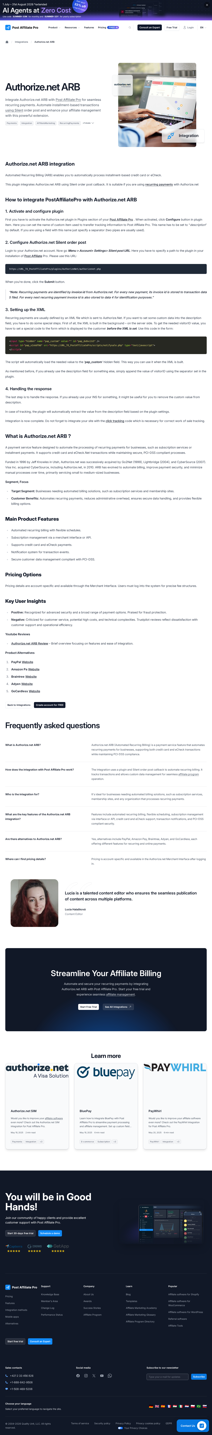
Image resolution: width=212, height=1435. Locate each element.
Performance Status (52, 1314)
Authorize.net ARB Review (29, 643)
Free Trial (172, 27)
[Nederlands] (187, 1406)
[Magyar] (175, 1406)
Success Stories (92, 1307)
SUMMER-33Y (52, 16)
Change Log (47, 1307)
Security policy (102, 1423)
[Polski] (193, 1406)
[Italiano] (181, 1406)
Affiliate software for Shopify (183, 1294)
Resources (71, 27)
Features (10, 1303)
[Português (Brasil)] (199, 1406)
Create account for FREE (49, 705)
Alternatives (11, 1323)
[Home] (7, 42)
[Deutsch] (151, 1406)
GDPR (169, 1423)
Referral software (177, 1318)
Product (52, 27)
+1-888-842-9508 (21, 1382)
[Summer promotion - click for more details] (106, 10)
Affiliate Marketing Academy (141, 1307)
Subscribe (199, 1376)
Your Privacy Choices (135, 1428)
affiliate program (188, 774)
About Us (88, 1294)
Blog (128, 1294)
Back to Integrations (18, 705)
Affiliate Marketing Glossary (141, 1314)
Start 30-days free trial (20, 1233)
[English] (157, 1406)
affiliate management (120, 994)
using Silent (14, 110)
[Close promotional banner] (207, 5)
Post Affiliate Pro (68, 100)
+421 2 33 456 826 (21, 1375)
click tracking (115, 421)
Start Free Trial (88, 1006)
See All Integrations (116, 1006)
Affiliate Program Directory (140, 1321)
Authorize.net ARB (44, 41)
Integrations (21, 41)
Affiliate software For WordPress (185, 1312)
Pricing (9, 1296)
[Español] (163, 1406)
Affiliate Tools (175, 1325)
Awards (87, 1301)
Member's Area (49, 1301)
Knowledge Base (50, 1294)
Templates (131, 1301)
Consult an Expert (149, 27)
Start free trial (15, 1341)
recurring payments (159, 184)
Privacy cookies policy (148, 1423)
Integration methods (16, 1309)
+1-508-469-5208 (21, 1389)
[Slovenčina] (205, 1406)
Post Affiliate (33, 256)
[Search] (132, 27)
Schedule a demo (50, 1233)
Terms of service (80, 1423)
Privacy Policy (123, 1423)
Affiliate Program (92, 1314)
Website (27, 662)
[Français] (169, 1406)
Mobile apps (12, 1316)
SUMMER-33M (20, 16)
